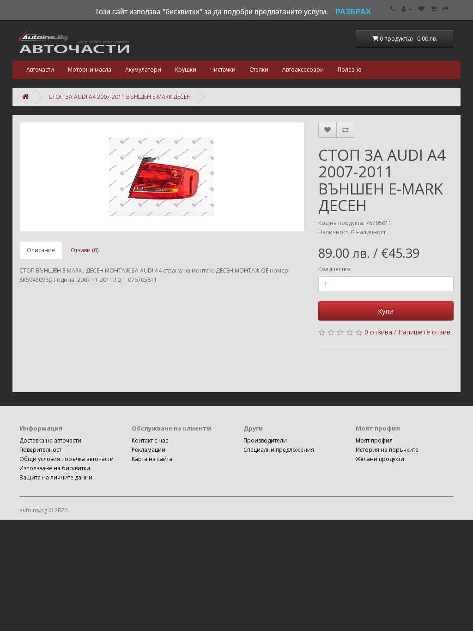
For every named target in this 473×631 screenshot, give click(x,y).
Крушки (185, 69)
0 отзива (378, 332)
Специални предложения (278, 450)
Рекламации (148, 450)
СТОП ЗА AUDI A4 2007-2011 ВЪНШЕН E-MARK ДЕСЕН (120, 97)
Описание (41, 250)
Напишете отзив (424, 332)
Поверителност (40, 450)
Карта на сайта (152, 459)
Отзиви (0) (84, 250)
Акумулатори (143, 69)
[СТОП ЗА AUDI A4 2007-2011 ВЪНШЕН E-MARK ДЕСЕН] (161, 177)
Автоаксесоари (303, 69)
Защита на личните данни (55, 477)
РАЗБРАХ (353, 11)
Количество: (335, 269)
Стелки (258, 69)
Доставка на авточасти (50, 440)
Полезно (350, 69)
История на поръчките (387, 450)
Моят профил (374, 440)
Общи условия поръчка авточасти (66, 459)
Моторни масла (89, 69)
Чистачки (223, 69)
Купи (386, 311)
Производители (265, 440)
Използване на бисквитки (54, 468)
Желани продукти (380, 459)
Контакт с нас (150, 440)
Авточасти (40, 69)
